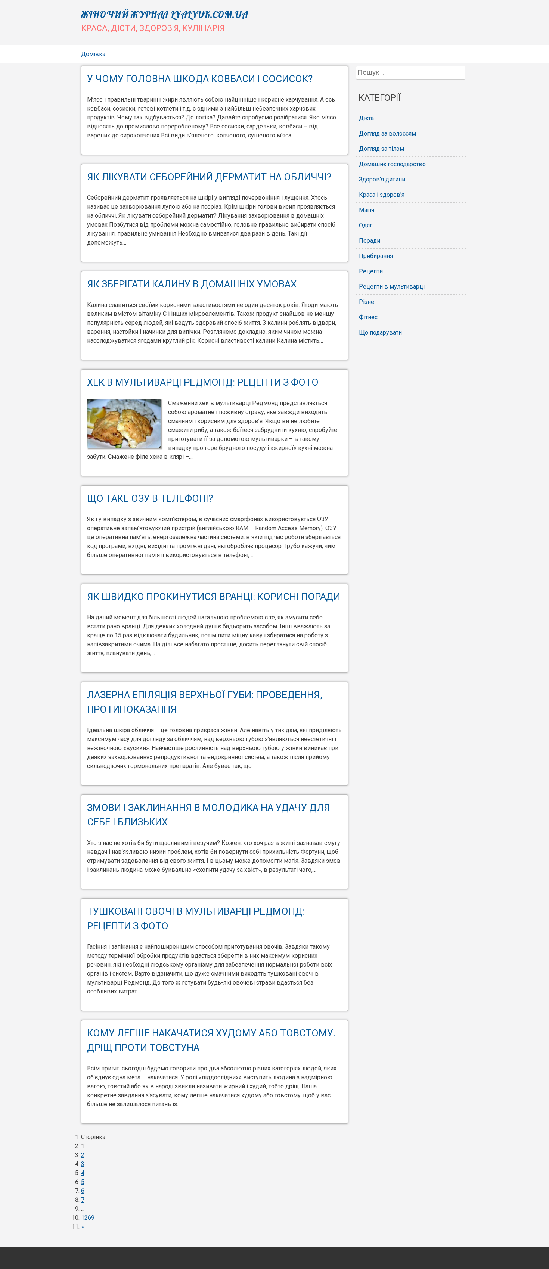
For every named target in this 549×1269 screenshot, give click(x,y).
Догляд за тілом (381, 148)
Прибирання (376, 255)
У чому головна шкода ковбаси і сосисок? (200, 78)
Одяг (365, 225)
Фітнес (368, 317)
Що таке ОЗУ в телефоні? (150, 498)
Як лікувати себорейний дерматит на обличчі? (209, 177)
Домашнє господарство (392, 164)
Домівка (93, 53)
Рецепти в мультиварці (392, 286)
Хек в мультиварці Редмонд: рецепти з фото (203, 382)
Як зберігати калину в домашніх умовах (192, 284)
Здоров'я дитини (382, 179)
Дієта (366, 118)
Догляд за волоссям (387, 133)
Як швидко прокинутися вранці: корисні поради (213, 596)
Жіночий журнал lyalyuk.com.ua (164, 14)
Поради (369, 240)
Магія (366, 210)
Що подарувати (380, 332)
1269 (87, 1217)
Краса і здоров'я (381, 194)
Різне (366, 301)
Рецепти (371, 271)
